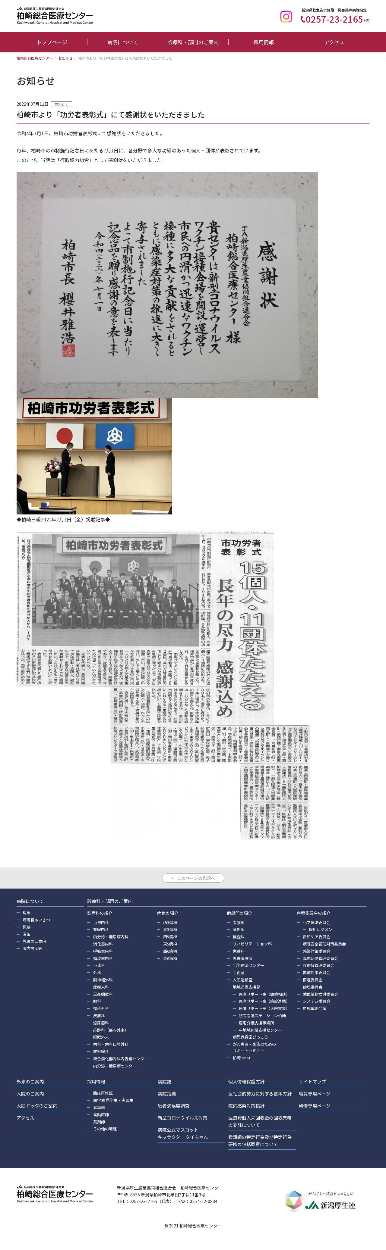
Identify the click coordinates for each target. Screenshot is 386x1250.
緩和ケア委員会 (316, 936)
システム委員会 (316, 1001)
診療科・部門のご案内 (193, 42)
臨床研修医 (103, 1093)
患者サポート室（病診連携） (264, 1001)
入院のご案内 (30, 1093)
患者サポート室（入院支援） (264, 1008)
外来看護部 (242, 958)
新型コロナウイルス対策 (182, 1117)
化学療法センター (248, 965)
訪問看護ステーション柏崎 (262, 1015)
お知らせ (61, 104)
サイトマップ (312, 1081)
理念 (26, 912)
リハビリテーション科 (252, 944)
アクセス (334, 42)
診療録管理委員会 (318, 965)
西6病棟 (170, 951)
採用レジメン (320, 929)
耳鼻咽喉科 (103, 994)
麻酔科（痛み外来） (110, 1030)
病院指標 (167, 1093)
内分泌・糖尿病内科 (110, 936)
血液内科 (101, 922)
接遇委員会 (312, 980)
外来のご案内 (30, 1081)
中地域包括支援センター (260, 1030)
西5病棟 (170, 936)
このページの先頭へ (196, 878)
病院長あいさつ (36, 920)
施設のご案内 (34, 941)
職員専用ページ (315, 1093)
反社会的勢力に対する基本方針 (260, 1093)
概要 (26, 927)
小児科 (99, 965)
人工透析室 (242, 980)
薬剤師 (99, 1122)
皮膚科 (99, 1015)
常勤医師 (101, 1114)
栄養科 (239, 951)
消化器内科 (103, 944)
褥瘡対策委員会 (316, 972)
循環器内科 (103, 958)
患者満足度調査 (173, 1105)
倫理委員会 (312, 987)
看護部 (239, 922)
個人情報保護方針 (246, 1081)
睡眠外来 (101, 1037)
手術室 (239, 972)
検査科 (239, 936)
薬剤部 (239, 929)
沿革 (26, 934)
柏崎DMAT (242, 1058)
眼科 (97, 1001)
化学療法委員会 (316, 922)
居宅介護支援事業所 (256, 1023)
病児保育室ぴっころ (250, 1037)
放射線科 (101, 1051)
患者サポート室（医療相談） (264, 994)
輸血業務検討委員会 (320, 994)
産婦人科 (101, 987)
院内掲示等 (32, 948)
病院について (122, 42)
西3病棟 (170, 922)
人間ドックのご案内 (37, 1105)
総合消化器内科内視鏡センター (120, 1058)
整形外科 (101, 1008)
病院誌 (164, 1081)
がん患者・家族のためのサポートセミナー (254, 1047)
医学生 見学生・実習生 (113, 1100)
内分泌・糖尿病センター (114, 1066)
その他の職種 (105, 1129)
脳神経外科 (103, 980)
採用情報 (263, 42)
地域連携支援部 (246, 987)
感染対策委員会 (316, 951)
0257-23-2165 (339, 18)
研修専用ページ (315, 1105)
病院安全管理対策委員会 (324, 944)
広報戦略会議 (314, 1008)
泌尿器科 (101, 1023)
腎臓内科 (101, 929)
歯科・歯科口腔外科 (110, 1044)
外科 (97, 972)
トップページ (51, 42)
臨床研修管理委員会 (320, 958)
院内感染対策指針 (246, 1105)
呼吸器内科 (103, 951)
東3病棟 (170, 929)
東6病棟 (170, 958)
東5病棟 (170, 944)
